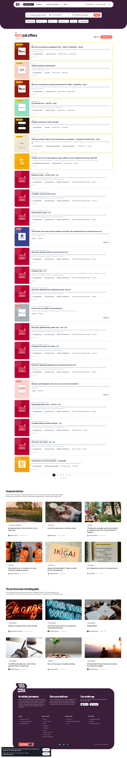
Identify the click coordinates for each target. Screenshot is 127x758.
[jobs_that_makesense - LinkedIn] (59, 744)
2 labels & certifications (68, 146)
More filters (84, 21)
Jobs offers (27, 4)
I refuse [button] (46, 754)
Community (46, 726)
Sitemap (92, 721)
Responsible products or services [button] (40, 163)
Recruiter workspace (48, 736)
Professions (62, 21)
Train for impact (47, 721)
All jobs (45, 719)
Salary (72, 21)
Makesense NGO (24, 723)
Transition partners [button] (37, 54)
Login (44, 730)
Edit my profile (46, 734)
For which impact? (57, 15)
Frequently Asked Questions (73, 721)
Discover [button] (106, 242)
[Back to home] (21, 688)
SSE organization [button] (37, 72)
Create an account (47, 732)
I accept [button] (46, 749)
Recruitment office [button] (37, 110)
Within (40, 21)
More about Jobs (24, 719)
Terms (67, 723)
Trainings (38, 4)
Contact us (69, 719)
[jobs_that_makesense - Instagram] (63, 744)
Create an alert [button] (106, 37)
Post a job (45, 728)
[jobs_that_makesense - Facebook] (67, 744)
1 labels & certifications (63, 182)
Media (65, 4)
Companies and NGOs (52, 4)
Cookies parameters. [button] (8, 754)
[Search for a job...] (82, 4)
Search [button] (97, 15)
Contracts (51, 21)
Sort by (20, 38)
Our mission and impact (26, 721)
